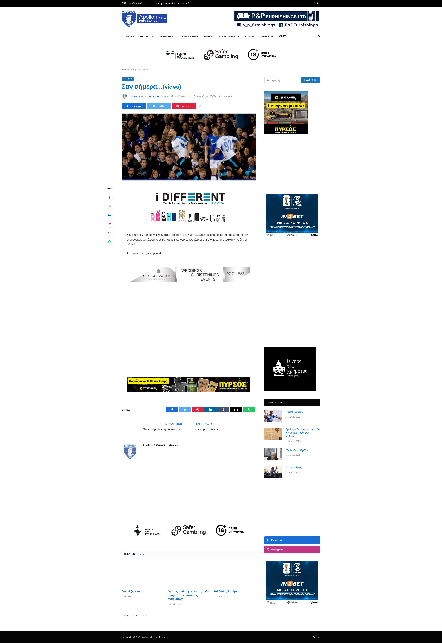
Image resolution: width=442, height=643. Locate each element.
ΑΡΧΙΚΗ (129, 36)
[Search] (318, 36)
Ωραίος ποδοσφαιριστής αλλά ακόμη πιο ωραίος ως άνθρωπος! (189, 595)
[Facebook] (109, 197)
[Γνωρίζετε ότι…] (143, 574)
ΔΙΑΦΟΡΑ (267, 36)
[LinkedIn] (109, 215)
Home (125, 69)
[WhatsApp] (109, 241)
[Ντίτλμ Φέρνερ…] (273, 472)
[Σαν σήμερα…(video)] (189, 147)
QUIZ (282, 36)
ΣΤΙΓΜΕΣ (250, 36)
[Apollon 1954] (145, 19)
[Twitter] (109, 206)
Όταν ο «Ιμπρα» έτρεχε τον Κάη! (163, 429)
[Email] (109, 232)
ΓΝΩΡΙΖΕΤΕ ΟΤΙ (229, 36)
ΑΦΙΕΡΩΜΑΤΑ (167, 36)
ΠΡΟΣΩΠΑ (146, 36)
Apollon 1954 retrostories (149, 96)
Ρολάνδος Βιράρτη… (227, 592)
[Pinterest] (109, 223)
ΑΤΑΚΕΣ (209, 36)
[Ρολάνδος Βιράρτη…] (234, 574)
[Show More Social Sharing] (200, 106)
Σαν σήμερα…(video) (207, 429)
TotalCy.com (160, 637)
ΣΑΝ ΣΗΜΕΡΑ (190, 36)
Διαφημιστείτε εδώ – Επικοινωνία (172, 3)
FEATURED (127, 79)
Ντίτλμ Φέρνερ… (294, 467)
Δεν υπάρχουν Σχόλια (206, 96)
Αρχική (316, 637)
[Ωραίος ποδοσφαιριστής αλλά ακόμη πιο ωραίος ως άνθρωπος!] (189, 574)
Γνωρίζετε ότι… (133, 592)
